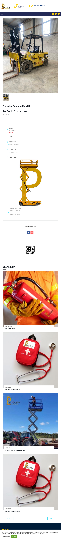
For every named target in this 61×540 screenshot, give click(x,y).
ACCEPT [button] (14, 536)
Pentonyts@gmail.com (15, 214)
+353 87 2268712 (22, 5)
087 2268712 (16, 210)
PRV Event (9, 519)
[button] (2, 14)
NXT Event (52, 519)
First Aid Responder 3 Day (12, 389)
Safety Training (14, 152)
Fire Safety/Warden (10, 328)
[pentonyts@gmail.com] (31, 6)
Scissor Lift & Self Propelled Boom (15, 450)
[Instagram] (56, 14)
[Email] (31, 232)
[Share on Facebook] (28, 232)
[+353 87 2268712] (16, 6)
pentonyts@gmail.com (39, 5)
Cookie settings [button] (6, 536)
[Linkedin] (59, 14)
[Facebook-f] (53, 14)
